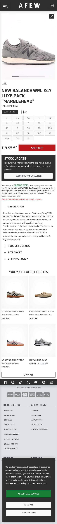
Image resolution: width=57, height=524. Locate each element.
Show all (28, 375)
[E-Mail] (51, 382)
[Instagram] (13, 382)
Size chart (14, 252)
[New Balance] (5, 84)
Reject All (28, 505)
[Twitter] (28, 382)
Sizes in (9, 112)
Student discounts (39, 430)
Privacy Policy (20, 483)
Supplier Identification (37, 483)
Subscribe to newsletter (28, 176)
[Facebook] (5, 382)
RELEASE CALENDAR (11, 439)
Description (15, 206)
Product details (18, 245)
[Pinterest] (44, 382)
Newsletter (36, 425)
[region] (28, 490)
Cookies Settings (28, 513)
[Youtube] (36, 382)
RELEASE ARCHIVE (10, 444)
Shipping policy (17, 258)
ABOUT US (35, 410)
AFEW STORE (29, 5)
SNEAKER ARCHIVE (11, 449)
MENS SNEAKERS (10, 430)
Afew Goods (36, 420)
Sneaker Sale (9, 415)
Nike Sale (8, 420)
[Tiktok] (20, 382)
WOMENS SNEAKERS (11, 434)
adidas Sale (9, 425)
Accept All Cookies (28, 494)
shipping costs (21, 185)
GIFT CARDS (8, 410)
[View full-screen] (51, 16)
